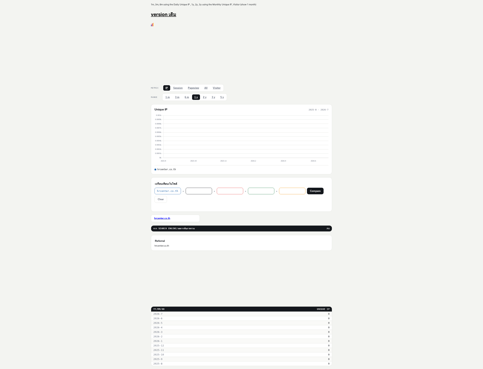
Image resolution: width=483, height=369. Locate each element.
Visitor (217, 88)
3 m (177, 97)
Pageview (193, 88)
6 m (187, 97)
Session (178, 88)
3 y (213, 97)
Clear (161, 199)
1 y (196, 97)
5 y (222, 97)
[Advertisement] (241, 54)
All (206, 88)
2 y (204, 97)
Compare (315, 191)
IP (166, 88)
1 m (167, 97)
